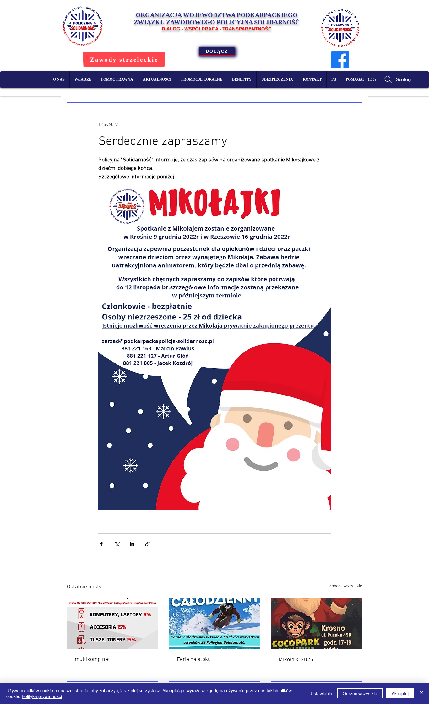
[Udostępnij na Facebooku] (101, 544)
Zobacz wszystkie (345, 586)
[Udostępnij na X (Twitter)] (117, 544)
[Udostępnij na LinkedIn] (132, 544)
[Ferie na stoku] (214, 623)
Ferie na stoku (194, 659)
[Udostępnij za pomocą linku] (147, 544)
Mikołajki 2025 (296, 660)
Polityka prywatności (42, 696)
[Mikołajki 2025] (316, 623)
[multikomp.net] (112, 623)
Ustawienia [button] (321, 693)
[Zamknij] (421, 693)
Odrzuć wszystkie (360, 693)
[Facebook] (340, 59)
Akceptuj (400, 693)
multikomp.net (92, 659)
